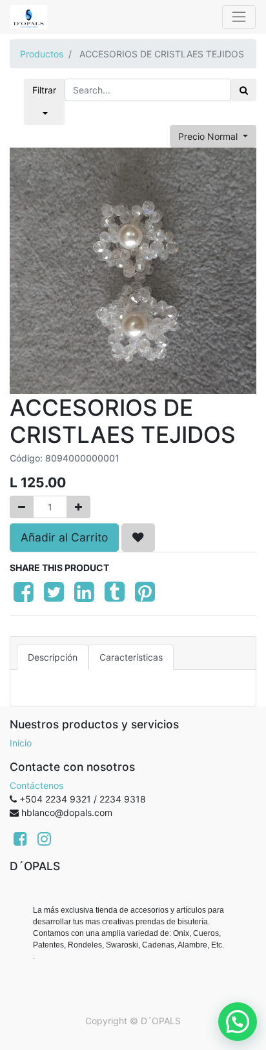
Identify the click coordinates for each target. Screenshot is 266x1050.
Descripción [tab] (52, 657)
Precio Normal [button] (209, 136)
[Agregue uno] (78, 507)
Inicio (21, 742)
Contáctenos (36, 785)
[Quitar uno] (22, 507)
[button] (138, 537)
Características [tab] (131, 657)
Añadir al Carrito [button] (64, 537)
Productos (41, 53)
